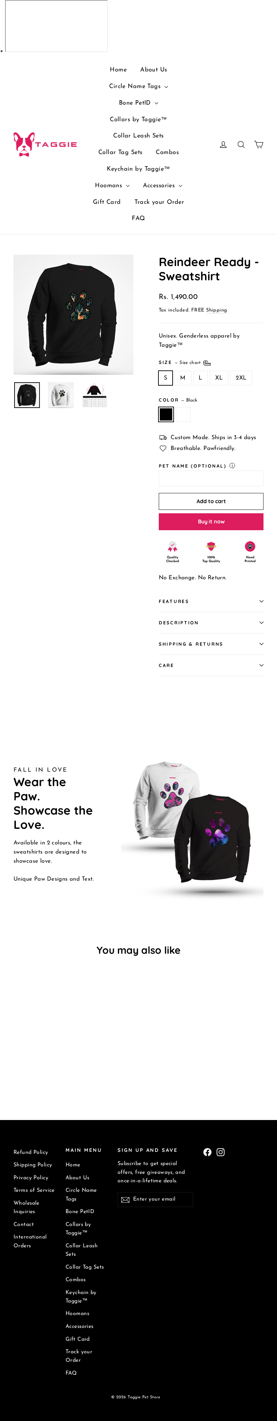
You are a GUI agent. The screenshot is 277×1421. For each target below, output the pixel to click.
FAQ (138, 219)
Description (179, 622)
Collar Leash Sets (138, 136)
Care (166, 665)
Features (174, 601)
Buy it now (211, 521)
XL (219, 378)
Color (178, 400)
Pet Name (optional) (193, 466)
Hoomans (109, 186)
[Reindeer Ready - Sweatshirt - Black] (18, 1068)
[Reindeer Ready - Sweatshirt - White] (26, 1068)
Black (166, 414)
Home (118, 70)
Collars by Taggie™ (138, 120)
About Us (153, 70)
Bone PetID (136, 103)
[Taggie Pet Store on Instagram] (221, 1151)
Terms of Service (34, 1190)
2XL (241, 378)
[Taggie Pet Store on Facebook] (207, 1151)
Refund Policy (31, 1152)
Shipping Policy (33, 1165)
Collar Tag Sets (120, 153)
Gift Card (107, 202)
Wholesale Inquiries (27, 1207)
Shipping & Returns (191, 644)
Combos (167, 153)
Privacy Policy (31, 1178)
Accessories (160, 186)
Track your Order (159, 202)
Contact (24, 1224)
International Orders (30, 1241)
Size (180, 362)
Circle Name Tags (135, 87)
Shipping (216, 310)
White (183, 414)
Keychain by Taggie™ (138, 169)
